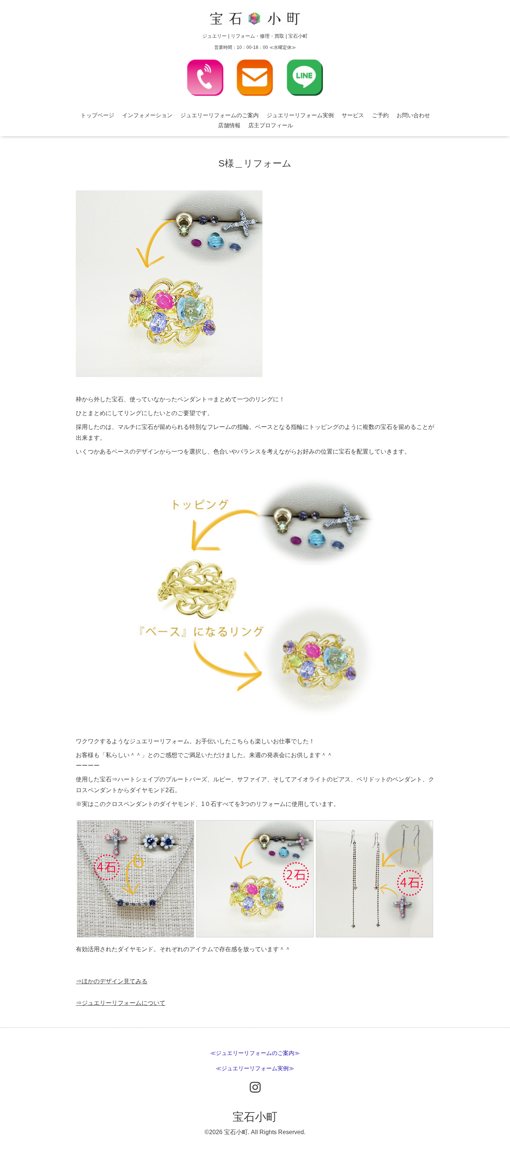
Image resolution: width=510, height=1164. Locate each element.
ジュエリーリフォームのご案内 (219, 115)
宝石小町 (255, 1117)
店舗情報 (229, 125)
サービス (353, 115)
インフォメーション (147, 115)
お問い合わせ (413, 115)
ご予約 (380, 115)
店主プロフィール (270, 125)
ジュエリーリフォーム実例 (300, 115)
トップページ (97, 115)
